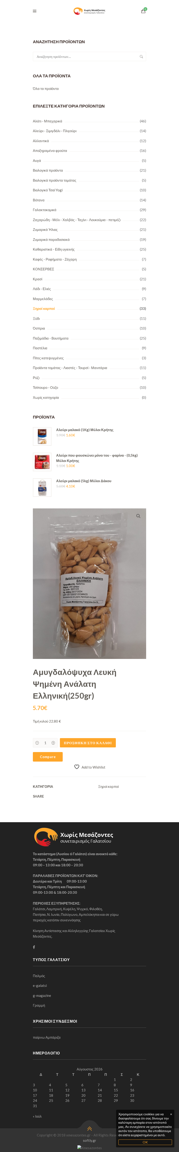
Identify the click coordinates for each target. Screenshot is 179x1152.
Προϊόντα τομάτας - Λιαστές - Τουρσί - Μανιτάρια (70, 368)
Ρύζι (36, 378)
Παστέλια (40, 348)
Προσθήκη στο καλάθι (88, 743)
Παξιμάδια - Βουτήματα (51, 338)
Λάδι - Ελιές (42, 289)
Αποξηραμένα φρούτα (50, 150)
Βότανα (39, 200)
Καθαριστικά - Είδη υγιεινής (54, 249)
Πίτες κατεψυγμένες (48, 358)
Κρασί (37, 279)
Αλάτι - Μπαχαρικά (47, 121)
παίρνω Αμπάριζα (47, 1037)
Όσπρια (39, 328)
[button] (138, 516)
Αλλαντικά (41, 141)
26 (67, 1100)
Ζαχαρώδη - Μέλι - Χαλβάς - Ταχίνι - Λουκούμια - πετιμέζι (76, 220)
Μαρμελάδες (43, 299)
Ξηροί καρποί (44, 308)
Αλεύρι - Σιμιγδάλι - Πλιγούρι (54, 131)
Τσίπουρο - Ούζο (45, 387)
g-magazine (42, 995)
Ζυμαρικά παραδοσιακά (51, 239)
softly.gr (89, 1140)
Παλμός (39, 976)
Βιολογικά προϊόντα (48, 170)
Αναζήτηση (141, 56)
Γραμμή (39, 1005)
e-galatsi (40, 985)
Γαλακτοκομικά (44, 210)
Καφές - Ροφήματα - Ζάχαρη (55, 259)
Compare (48, 757)
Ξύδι (36, 318)
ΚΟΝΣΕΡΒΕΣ (43, 269)
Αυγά (37, 160)
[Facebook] (34, 947)
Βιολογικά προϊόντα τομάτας (54, 180)
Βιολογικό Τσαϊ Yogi (48, 190)
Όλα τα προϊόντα (46, 88)
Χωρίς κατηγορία (46, 397)
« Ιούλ (37, 1116)
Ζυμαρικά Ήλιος (45, 229)
